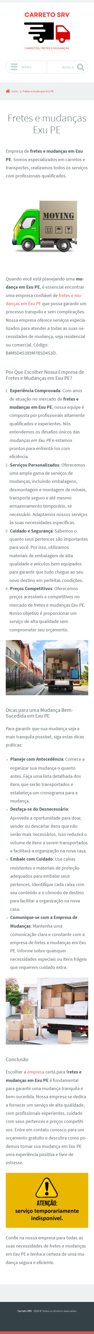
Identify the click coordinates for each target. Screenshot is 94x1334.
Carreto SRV (24, 1311)
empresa (35, 1072)
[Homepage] (47, 31)
